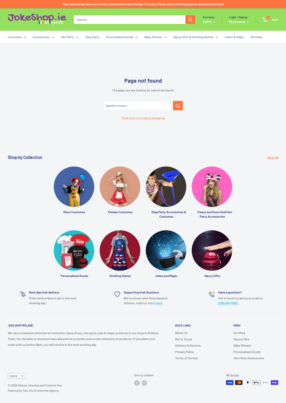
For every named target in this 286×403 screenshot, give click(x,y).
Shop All (273, 157)
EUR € (13, 376)
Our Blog (239, 333)
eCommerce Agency (46, 390)
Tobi (25, 390)
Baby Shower (153, 37)
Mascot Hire (241, 339)
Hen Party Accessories (248, 358)
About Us (181, 333)
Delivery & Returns (188, 345)
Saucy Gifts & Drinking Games (193, 37)
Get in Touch (183, 339)
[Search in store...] (178, 105)
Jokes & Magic (234, 37)
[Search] (190, 19)
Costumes (15, 37)
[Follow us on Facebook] (137, 383)
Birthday (256, 37)
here (159, 303)
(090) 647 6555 (227, 303)
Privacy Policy (184, 352)
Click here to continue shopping (143, 118)
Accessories (41, 37)
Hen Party (67, 37)
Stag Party (92, 37)
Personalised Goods (119, 37)
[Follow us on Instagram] (144, 383)
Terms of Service (186, 358)
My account (237, 22)
